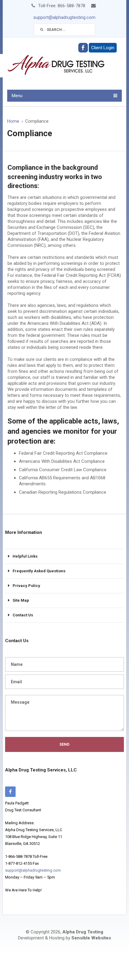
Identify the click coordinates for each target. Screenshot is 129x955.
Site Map (21, 600)
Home (13, 121)
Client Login (102, 47)
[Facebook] (10, 791)
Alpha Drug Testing (82, 932)
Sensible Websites (91, 938)
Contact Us (23, 615)
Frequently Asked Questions (39, 571)
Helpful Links (25, 556)
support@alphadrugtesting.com (64, 17)
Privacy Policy (26, 585)
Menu (17, 95)
